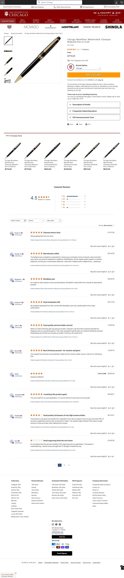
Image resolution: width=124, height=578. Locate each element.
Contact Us (96, 487)
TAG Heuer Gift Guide (58, 484)
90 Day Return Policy (99, 495)
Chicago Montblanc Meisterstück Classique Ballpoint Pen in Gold (43, 33)
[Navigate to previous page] (55, 465)
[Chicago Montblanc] (70, 27)
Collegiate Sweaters (17, 511)
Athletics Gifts (76, 492)
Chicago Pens (16, 136)
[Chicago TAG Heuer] (9, 27)
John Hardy (35, 490)
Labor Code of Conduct (100, 500)
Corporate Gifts (77, 484)
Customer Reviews (98, 492)
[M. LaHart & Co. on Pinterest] (60, 524)
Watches (14, 500)
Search (40, 562)
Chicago (6, 33)
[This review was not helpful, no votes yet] (112, 246)
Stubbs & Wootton (37, 500)
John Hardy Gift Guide (59, 492)
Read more (97, 261)
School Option (81, 65)
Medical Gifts (76, 490)
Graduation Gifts (16, 492)
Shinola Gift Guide (57, 490)
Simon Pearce (35, 498)
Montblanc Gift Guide (58, 487)
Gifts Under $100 (16, 508)
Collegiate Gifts (16, 484)
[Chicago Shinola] (113, 27)
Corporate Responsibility (100, 503)
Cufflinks (14, 506)
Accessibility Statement (51, 562)
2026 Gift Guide (8, 21)
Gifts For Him (15, 498)
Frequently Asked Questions (85, 111)
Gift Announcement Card (83, 117)
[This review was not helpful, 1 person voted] (112, 366)
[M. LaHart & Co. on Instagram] (53, 524)
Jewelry (13, 503)
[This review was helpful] (108, 456)
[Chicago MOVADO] (31, 27)
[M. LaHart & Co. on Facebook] (56, 524)
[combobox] (59, 2)
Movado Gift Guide (58, 495)
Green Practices (98, 498)
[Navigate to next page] (69, 465)
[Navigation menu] (2, 2)
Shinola (33, 487)
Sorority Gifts (15, 490)
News (94, 506)
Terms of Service (76, 562)
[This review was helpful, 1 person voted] (108, 318)
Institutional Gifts (77, 487)
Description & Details (81, 105)
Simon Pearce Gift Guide (59, 498)
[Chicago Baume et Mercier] (50, 27)
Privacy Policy (64, 562)
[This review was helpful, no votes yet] (108, 246)
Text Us (62, 537)
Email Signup (62, 553)
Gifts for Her (15, 495)
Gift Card (75, 498)
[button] (22, 21)
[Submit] (39, 2)
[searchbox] (16, 220)
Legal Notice (96, 562)
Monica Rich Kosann (37, 503)
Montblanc (34, 492)
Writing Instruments (16, 33)
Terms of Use (87, 562)
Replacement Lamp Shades (20, 516)
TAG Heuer (34, 484)
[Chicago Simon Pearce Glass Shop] (92, 27)
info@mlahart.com (57, 532)
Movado (34, 495)
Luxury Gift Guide (16, 514)
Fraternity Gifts (16, 487)
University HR (76, 495)
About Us (95, 490)
